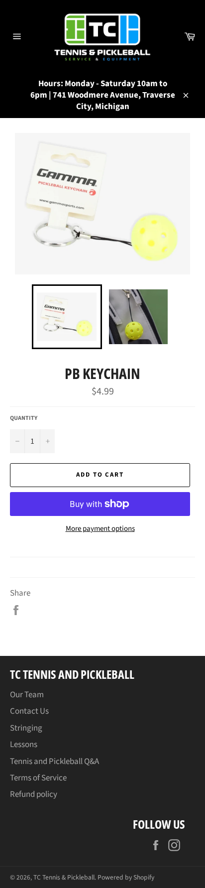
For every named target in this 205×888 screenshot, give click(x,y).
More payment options (100, 529)
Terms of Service (38, 778)
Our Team (27, 695)
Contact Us (29, 711)
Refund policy (33, 794)
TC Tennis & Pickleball (64, 877)
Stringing (26, 728)
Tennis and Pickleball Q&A (54, 761)
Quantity (23, 418)
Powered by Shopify (126, 877)
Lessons (23, 745)
